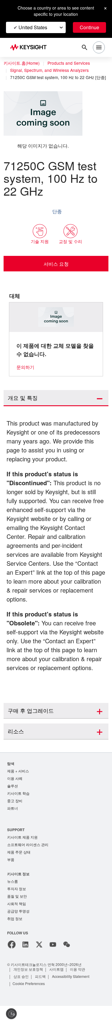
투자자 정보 (16, 906)
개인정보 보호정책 (28, 988)
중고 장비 (14, 816)
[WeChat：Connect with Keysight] (66, 963)
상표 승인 (21, 995)
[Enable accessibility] (11, 1013)
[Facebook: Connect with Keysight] (11, 963)
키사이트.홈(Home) (22, 63)
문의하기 (25, 372)
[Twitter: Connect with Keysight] (39, 963)
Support (16, 845)
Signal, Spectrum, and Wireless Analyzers (50, 70)
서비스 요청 (56, 269)
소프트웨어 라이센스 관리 (27, 861)
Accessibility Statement (73, 995)
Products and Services (70, 63)
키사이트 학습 (18, 808)
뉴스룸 (12, 898)
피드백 (41, 995)
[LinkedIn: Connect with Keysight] (25, 963)
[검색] (84, 47)
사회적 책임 (16, 922)
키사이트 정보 (18, 891)
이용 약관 (78, 988)
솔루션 (12, 801)
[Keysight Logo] (30, 47)
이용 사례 (14, 793)
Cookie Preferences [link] (30, 1002)
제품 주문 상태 (18, 869)
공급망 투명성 (18, 929)
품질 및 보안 (17, 914)
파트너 (12, 824)
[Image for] (56, 323)
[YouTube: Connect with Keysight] (52, 963)
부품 (10, 876)
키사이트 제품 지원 (22, 853)
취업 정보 (14, 937)
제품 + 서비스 (18, 785)
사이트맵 (57, 988)
